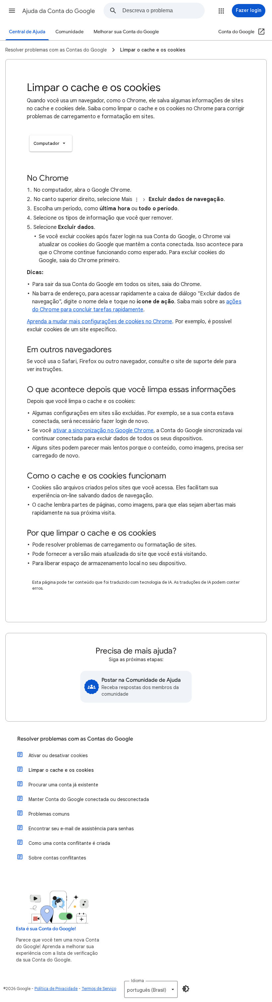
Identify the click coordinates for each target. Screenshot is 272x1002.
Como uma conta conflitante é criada (69, 843)
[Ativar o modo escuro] (186, 989)
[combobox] (163, 10)
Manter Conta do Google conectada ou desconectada (89, 799)
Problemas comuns (49, 814)
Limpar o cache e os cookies (61, 770)
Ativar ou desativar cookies (58, 755)
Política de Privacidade (56, 988)
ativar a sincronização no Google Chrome (103, 430)
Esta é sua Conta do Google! (46, 929)
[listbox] (51, 143)
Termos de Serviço (99, 988)
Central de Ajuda (27, 32)
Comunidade (69, 32)
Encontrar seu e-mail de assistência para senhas (81, 829)
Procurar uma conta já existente (63, 785)
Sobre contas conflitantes (57, 858)
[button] (12, 11)
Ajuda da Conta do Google (58, 11)
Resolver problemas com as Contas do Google (75, 739)
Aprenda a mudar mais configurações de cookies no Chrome (99, 321)
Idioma (137, 980)
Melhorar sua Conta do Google (126, 32)
